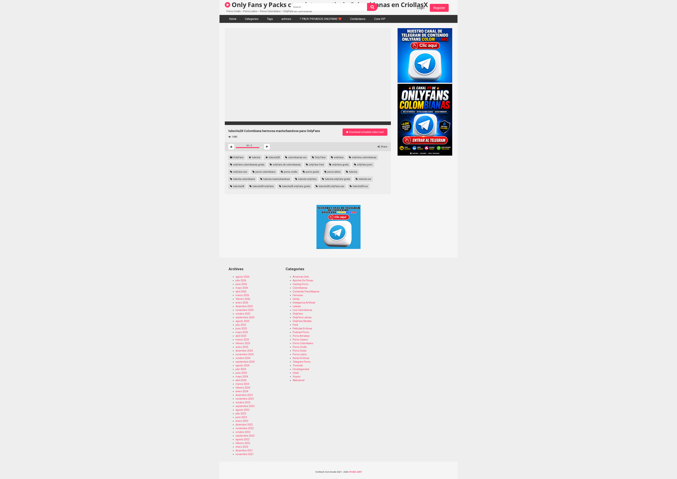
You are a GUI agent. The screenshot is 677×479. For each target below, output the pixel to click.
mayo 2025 (242, 332)
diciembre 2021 (244, 450)
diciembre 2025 (244, 306)
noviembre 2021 (245, 454)
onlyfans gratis (340, 164)
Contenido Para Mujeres (306, 291)
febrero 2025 (243, 343)
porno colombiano (265, 171)
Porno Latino (300, 354)
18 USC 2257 (355, 472)
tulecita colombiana (244, 179)
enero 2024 (242, 391)
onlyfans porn (364, 164)
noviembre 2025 (245, 310)
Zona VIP (379, 19)
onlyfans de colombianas (286, 164)
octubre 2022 (243, 432)
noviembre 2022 (245, 428)
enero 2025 (242, 347)
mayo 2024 (242, 376)
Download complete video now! (366, 132)
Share (383, 146)
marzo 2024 (242, 384)
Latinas (297, 306)
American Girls (301, 276)
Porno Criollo (300, 347)
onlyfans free (316, 164)
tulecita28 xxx (360, 186)
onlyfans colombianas (363, 157)
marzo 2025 (242, 339)
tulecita (255, 157)
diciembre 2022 (244, 424)
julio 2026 (241, 280)
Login (421, 8)
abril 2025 (241, 335)
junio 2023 (241, 417)
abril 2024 (241, 380)
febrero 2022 (243, 443)
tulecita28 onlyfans (263, 186)
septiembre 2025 (245, 317)
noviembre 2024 (245, 354)
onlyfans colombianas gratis (248, 164)
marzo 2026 (242, 295)
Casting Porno (300, 284)
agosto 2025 (242, 321)
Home (232, 19)
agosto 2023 (242, 409)
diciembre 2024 (244, 350)
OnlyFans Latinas (302, 317)
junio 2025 (241, 328)
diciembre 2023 (244, 395)
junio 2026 (241, 284)
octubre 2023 (243, 402)
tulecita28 (274, 157)
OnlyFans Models (302, 321)
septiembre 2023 (245, 406)
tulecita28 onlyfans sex (331, 186)
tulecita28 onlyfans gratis (296, 186)
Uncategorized (301, 369)
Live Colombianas (302, 310)
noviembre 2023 (245, 398)
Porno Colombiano (303, 343)
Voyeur (297, 376)
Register (439, 8)
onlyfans (338, 157)
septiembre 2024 (245, 361)
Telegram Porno (302, 361)
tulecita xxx (364, 179)
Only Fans (320, 157)
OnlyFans (238, 157)
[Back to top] (665, 468)
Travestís (298, 365)
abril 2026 (241, 291)
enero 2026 (242, 302)
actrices (286, 19)
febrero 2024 (243, 387)
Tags (270, 19)
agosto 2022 (242, 439)
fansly (296, 299)
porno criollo (290, 171)
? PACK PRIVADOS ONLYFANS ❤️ (321, 19)
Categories (251, 19)
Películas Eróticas (302, 328)
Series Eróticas (301, 358)
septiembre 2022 (245, 435)
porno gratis (312, 171)
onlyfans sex (240, 171)
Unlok (296, 372)
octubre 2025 (243, 313)
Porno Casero (300, 339)
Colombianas (300, 287)
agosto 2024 (242, 365)
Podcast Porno (301, 332)
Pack (295, 324)
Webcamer (299, 380)
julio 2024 (241, 369)
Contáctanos (357, 19)
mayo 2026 (242, 287)
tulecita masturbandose (276, 179)
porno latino (334, 171)
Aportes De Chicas (303, 280)
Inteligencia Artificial (304, 302)
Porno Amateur (301, 335)
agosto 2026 (242, 276)
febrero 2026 (243, 299)
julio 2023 (241, 413)
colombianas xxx (297, 157)
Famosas (298, 295)
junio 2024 (241, 372)
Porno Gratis (299, 350)
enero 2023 (242, 420)
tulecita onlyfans (307, 179)
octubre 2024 (243, 358)
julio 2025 (241, 324)
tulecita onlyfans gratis (337, 179)
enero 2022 (242, 446)
